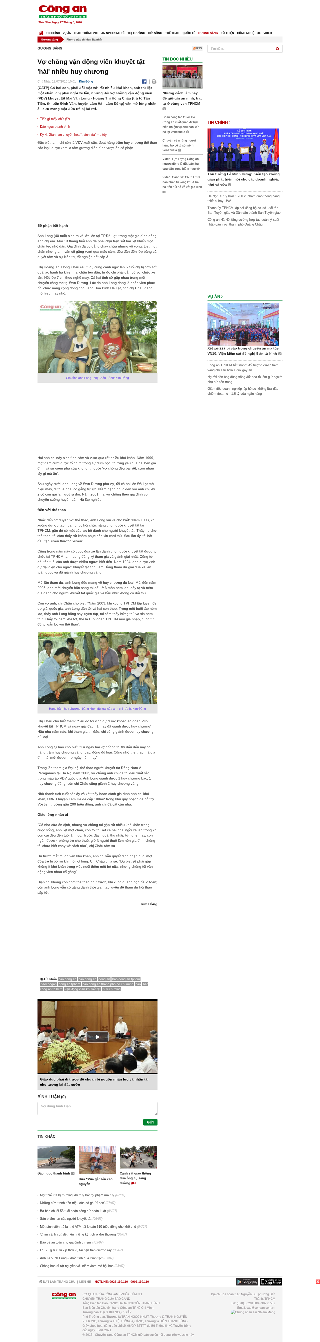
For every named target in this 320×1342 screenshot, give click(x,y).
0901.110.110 (139, 1282)
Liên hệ (85, 1282)
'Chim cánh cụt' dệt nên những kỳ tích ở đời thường (78, 1234)
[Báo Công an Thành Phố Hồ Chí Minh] (41, 32)
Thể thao (172, 33)
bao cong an (67, 979)
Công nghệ (245, 33)
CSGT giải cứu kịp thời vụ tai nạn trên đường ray (76, 1250)
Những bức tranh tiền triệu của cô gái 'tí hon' (72, 1203)
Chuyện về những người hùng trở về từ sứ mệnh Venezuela (179, 145)
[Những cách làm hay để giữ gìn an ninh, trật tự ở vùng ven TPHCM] (182, 77)
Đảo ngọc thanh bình (55, 126)
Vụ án (67, 33)
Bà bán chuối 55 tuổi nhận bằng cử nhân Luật (73, 1211)
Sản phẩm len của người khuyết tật (66, 1218)
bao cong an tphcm (126, 979)
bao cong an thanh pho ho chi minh (107, 984)
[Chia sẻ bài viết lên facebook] (144, 81)
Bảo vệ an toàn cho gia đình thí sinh (66, 1242)
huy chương (111, 989)
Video (268, 33)
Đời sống (155, 33)
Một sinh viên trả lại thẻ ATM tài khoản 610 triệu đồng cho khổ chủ (88, 1226)
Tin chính (53, 33)
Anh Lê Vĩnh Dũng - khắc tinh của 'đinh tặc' (71, 1258)
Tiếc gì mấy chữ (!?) (55, 119)
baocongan (48, 984)
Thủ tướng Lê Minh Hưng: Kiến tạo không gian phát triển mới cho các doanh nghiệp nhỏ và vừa (244, 179)
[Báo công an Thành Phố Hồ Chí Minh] (63, 11)
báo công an (87, 979)
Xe (259, 33)
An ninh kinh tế (112, 33)
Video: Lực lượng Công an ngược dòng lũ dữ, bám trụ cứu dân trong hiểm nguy (180, 163)
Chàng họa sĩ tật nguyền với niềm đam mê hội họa (77, 1266)
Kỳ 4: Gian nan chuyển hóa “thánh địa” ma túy (73, 134)
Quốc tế (188, 33)
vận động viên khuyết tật (82, 989)
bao (138, 984)
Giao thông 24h (86, 33)
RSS (199, 48)
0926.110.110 (119, 1282)
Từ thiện (227, 33)
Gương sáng (208, 33)
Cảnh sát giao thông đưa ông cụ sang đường (135, 1178)
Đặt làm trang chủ (59, 1282)
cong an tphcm (69, 984)
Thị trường (136, 33)
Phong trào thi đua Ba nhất (84, 39)
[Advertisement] (192, 15)
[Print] (154, 81)
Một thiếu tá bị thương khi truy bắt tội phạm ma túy (77, 1195)
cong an (104, 979)
